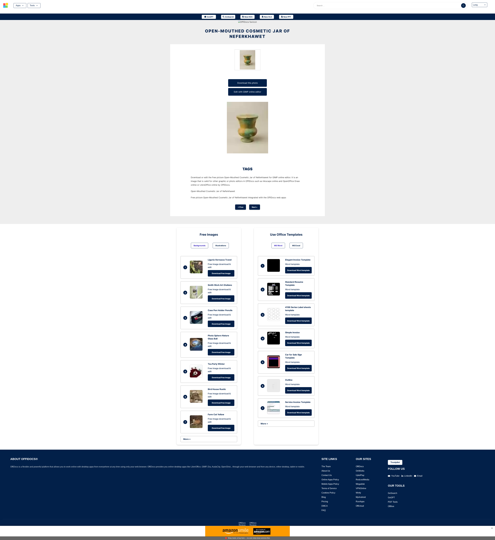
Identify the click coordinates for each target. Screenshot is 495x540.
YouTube (395, 476)
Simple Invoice (292, 332)
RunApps (360, 501)
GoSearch (392, 493)
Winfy (358, 493)
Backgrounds (199, 245)
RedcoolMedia (362, 480)
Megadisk (360, 484)
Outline (288, 380)
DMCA (324, 506)
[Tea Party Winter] (196, 377)
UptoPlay (360, 475)
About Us (325, 471)
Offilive (391, 506)
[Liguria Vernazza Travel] (196, 272)
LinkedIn (408, 476)
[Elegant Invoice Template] (274, 271)
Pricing (324, 501)
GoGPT (391, 497)
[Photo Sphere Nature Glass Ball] (196, 350)
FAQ (323, 510)
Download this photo (247, 83)
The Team (326, 466)
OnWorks (360, 471)
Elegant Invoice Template (298, 259)
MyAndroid (361, 497)
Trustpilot (395, 462)
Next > (254, 207)
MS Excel (296, 245)
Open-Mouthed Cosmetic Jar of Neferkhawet (247, 33)
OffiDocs (360, 466)
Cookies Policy (328, 493)
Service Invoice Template (298, 402)
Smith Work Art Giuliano (220, 285)
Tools (32, 5)
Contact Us (326, 475)
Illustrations (220, 245)
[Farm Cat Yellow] (196, 427)
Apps (18, 5)
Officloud (360, 506)
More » (187, 439)
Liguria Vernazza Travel (220, 259)
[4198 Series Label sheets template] (274, 320)
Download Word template (298, 270)
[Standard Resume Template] (274, 295)
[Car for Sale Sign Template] (274, 367)
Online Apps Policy (330, 480)
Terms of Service (329, 488)
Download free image (221, 273)
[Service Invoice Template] (274, 413)
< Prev (240, 207)
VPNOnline (361, 488)
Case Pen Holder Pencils (220, 310)
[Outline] (274, 391)
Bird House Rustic (217, 389)
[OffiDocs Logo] (5, 5)
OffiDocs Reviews (242, 524)
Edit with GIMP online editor (247, 91)
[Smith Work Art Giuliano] (196, 298)
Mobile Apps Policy (330, 484)
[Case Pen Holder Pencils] (196, 323)
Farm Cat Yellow (216, 414)
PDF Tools (393, 502)
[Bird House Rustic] (196, 402)
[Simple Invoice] (274, 344)
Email (419, 476)
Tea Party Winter (216, 364)
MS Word (278, 245)
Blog (323, 497)
